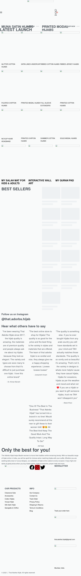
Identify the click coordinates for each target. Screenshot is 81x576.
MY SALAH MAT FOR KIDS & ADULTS (13, 182)
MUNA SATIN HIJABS (17, 26)
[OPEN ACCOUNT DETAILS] (56, 14)
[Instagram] (37, 467)
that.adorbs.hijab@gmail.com (64, 539)
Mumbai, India (59, 568)
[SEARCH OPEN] (56, 10)
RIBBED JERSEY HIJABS (69, 64)
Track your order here (61, 511)
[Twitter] (42, 467)
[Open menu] (1, 12)
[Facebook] (32, 467)
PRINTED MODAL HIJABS (55, 28)
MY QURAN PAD (65, 180)
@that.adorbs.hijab (15, 319)
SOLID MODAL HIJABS (68, 138)
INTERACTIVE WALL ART (40, 182)
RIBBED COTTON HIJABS (49, 64)
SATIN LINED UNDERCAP (30, 64)
